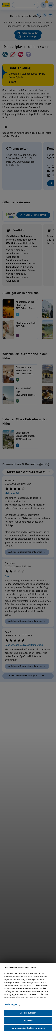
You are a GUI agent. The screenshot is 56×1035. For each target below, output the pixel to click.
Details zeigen (10, 1005)
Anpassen (28, 1020)
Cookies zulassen (28, 1013)
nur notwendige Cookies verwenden (28, 1028)
